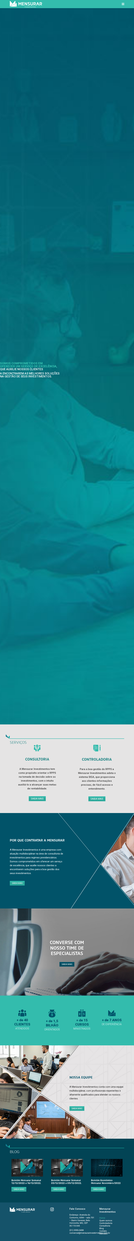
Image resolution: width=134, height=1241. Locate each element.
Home (102, 1218)
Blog (101, 1228)
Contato (103, 1231)
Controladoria (105, 1223)
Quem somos (105, 1220)
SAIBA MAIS (37, 798)
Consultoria (104, 1226)
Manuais (103, 1233)
